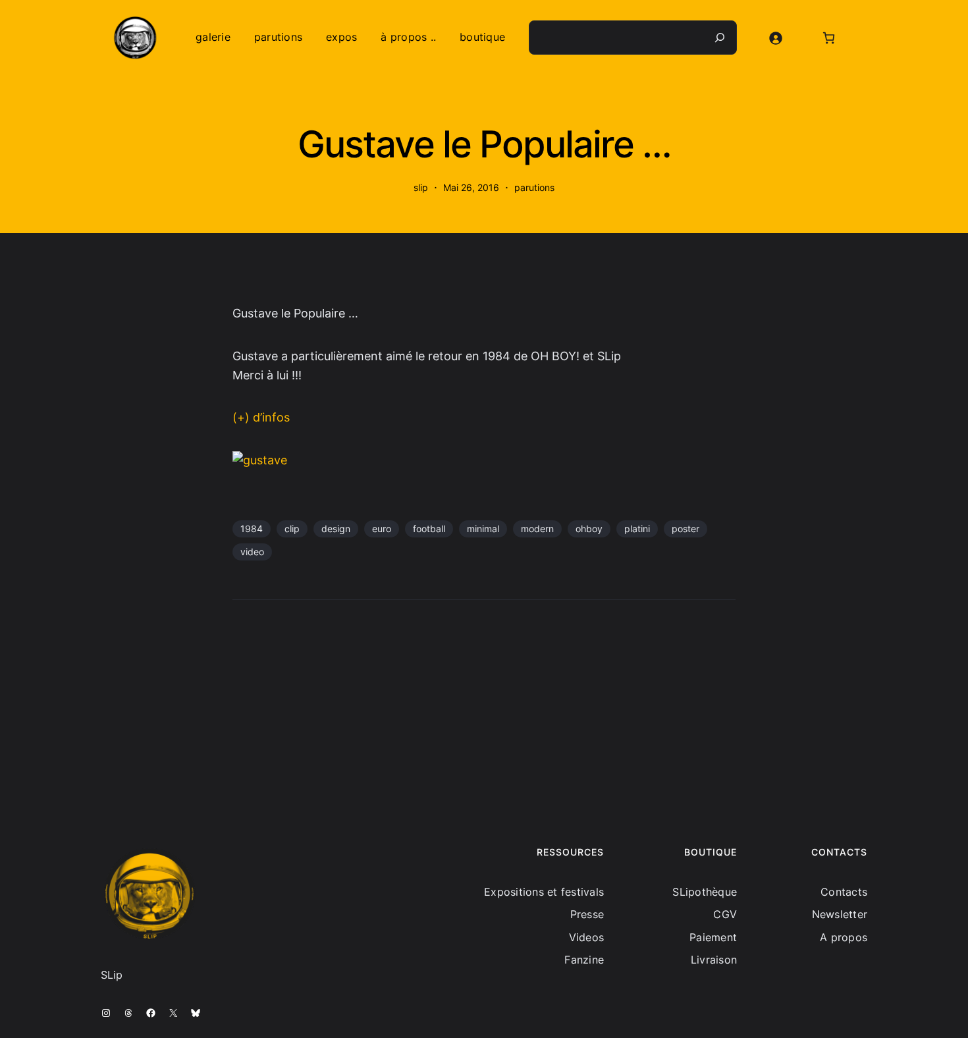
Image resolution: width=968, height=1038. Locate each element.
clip (292, 528)
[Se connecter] (775, 38)
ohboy (589, 528)
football (429, 528)
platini (637, 528)
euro (381, 528)
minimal (483, 528)
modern (537, 528)
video (252, 551)
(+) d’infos (261, 417)
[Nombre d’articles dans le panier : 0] (829, 38)
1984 (251, 528)
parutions (534, 187)
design (335, 528)
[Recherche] (720, 37)
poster (685, 528)
